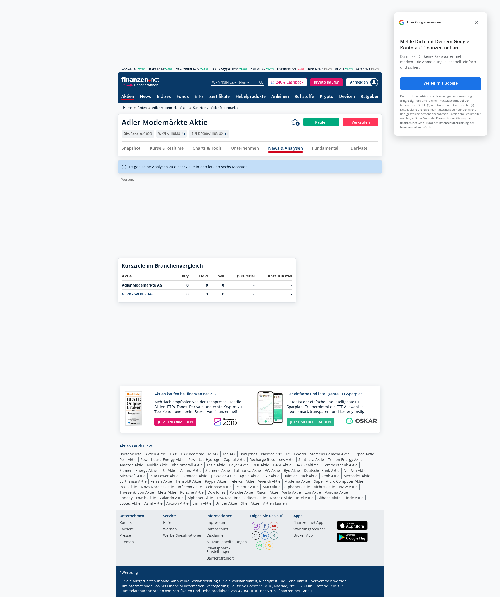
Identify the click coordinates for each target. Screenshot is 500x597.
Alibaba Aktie (328, 497)
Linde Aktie (354, 497)
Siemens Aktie (217, 470)
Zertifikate (219, 96)
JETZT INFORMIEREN (175, 421)
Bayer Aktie (239, 464)
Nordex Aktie (281, 497)
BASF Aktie (282, 464)
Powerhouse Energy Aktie (162, 459)
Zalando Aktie (172, 497)
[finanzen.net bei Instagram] (256, 526)
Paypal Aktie (215, 481)
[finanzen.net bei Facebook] (265, 526)
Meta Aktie (167, 492)
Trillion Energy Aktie (345, 459)
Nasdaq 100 (271, 454)
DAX (124, 68)
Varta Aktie (291, 492)
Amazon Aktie (131, 464)
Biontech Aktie (194, 475)
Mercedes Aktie (356, 475)
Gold (359, 68)
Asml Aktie (153, 503)
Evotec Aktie (130, 503)
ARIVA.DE (246, 590)
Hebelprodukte (251, 96)
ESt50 (152, 68)
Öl (336, 68)
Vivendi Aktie (269, 481)
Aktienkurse (155, 454)
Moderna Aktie (297, 481)
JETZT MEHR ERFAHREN (310, 421)
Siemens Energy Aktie (138, 470)
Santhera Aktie (311, 459)
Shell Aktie (250, 503)
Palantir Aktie (247, 486)
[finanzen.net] (140, 79)
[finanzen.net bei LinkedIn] (265, 535)
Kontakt (126, 523)
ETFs (199, 96)
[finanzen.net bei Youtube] (274, 526)
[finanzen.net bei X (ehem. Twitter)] (256, 535)
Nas (253, 68)
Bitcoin (282, 68)
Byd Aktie (292, 470)
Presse (125, 536)
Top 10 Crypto (221, 68)
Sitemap (127, 542)
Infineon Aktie (190, 486)
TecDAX (228, 454)
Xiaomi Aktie (267, 492)
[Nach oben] (371, 591)
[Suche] (261, 82)
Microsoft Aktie (133, 475)
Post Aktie (128, 459)
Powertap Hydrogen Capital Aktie (217, 459)
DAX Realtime (192, 454)
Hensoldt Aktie (188, 481)
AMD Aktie (271, 486)
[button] (287, 82)
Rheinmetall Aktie (187, 464)
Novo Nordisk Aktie (157, 486)
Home (127, 107)
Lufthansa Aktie (247, 470)
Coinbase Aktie (219, 486)
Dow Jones (248, 454)
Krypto (326, 96)
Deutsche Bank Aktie (322, 470)
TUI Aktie (168, 470)
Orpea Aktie (364, 454)
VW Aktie (272, 470)
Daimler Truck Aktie (300, 475)
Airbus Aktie (324, 486)
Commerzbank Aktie (340, 464)
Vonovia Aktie (336, 492)
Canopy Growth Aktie (138, 497)
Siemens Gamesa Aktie (330, 454)
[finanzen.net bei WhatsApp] (260, 545)
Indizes (164, 96)
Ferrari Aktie (161, 481)
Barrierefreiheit (220, 558)
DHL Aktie (261, 464)
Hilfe (167, 523)
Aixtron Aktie (177, 503)
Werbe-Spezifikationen (182, 536)
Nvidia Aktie (157, 464)
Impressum (216, 523)
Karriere (127, 529)
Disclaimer (216, 536)
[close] (476, 22)
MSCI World (184, 68)
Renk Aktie (330, 475)
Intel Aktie (305, 497)
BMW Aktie (348, 486)
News (145, 96)
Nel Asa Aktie (354, 470)
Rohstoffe (304, 96)
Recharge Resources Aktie (272, 459)
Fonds (183, 96)
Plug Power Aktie (163, 475)
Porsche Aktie (192, 492)
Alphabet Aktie (297, 486)
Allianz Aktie (191, 470)
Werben (170, 529)
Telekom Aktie (242, 481)
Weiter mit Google (441, 83)
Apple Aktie (249, 475)
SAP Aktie (271, 475)
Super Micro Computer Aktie (338, 481)
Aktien (127, 96)
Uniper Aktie (226, 503)
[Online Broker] (141, 84)
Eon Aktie (313, 492)
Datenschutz (217, 529)
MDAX (213, 454)
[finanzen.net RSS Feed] (269, 545)
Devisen (347, 96)
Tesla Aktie (216, 464)
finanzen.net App (308, 523)
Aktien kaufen (275, 503)
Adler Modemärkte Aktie (170, 107)
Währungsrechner (309, 529)
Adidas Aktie (255, 497)
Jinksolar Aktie (223, 475)
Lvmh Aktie (201, 503)
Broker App (303, 536)
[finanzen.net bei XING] (274, 535)
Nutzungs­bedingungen (227, 542)
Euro (310, 68)
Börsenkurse (130, 454)
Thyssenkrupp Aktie (137, 492)
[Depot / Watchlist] (295, 122)
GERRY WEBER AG (137, 293)
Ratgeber (370, 96)
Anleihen (280, 96)
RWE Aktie (128, 486)
